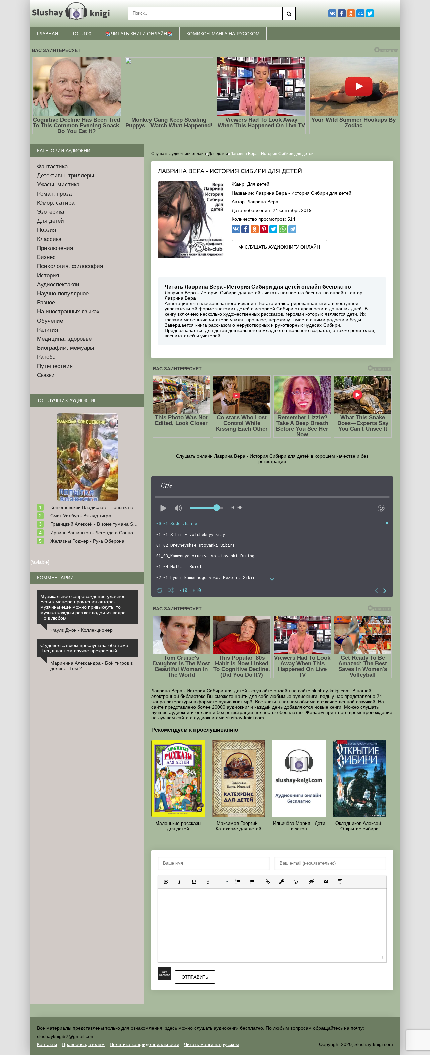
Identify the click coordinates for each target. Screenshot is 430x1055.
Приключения (55, 248)
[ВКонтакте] (236, 229)
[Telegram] (292, 229)
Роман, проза (54, 194)
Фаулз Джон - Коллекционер (81, 630)
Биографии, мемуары (65, 348)
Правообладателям (83, 1044)
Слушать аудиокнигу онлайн (281, 247)
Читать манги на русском (211, 1044)
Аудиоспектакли (58, 284)
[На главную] (72, 13)
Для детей (258, 184)
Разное (46, 302)
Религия (47, 330)
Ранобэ (46, 357)
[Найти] (289, 13)
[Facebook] (245, 229)
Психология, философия (70, 266)
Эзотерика (50, 212)
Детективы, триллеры (65, 175)
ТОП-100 (81, 33)
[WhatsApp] (283, 229)
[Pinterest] (264, 229)
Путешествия (55, 366)
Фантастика (52, 166)
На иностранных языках (68, 311)
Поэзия (46, 230)
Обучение (50, 321)
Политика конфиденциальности (144, 1044)
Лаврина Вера (262, 201)
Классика (49, 239)
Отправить (195, 977)
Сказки (46, 375)
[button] (165, 881)
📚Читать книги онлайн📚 (139, 33)
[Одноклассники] (255, 229)
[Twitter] (273, 229)
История (48, 275)
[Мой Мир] (360, 13)
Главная (47, 33)
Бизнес (46, 257)
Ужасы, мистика (58, 184)
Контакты (47, 1044)
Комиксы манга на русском (223, 33)
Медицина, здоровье (64, 339)
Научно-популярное (63, 293)
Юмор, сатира (55, 203)
